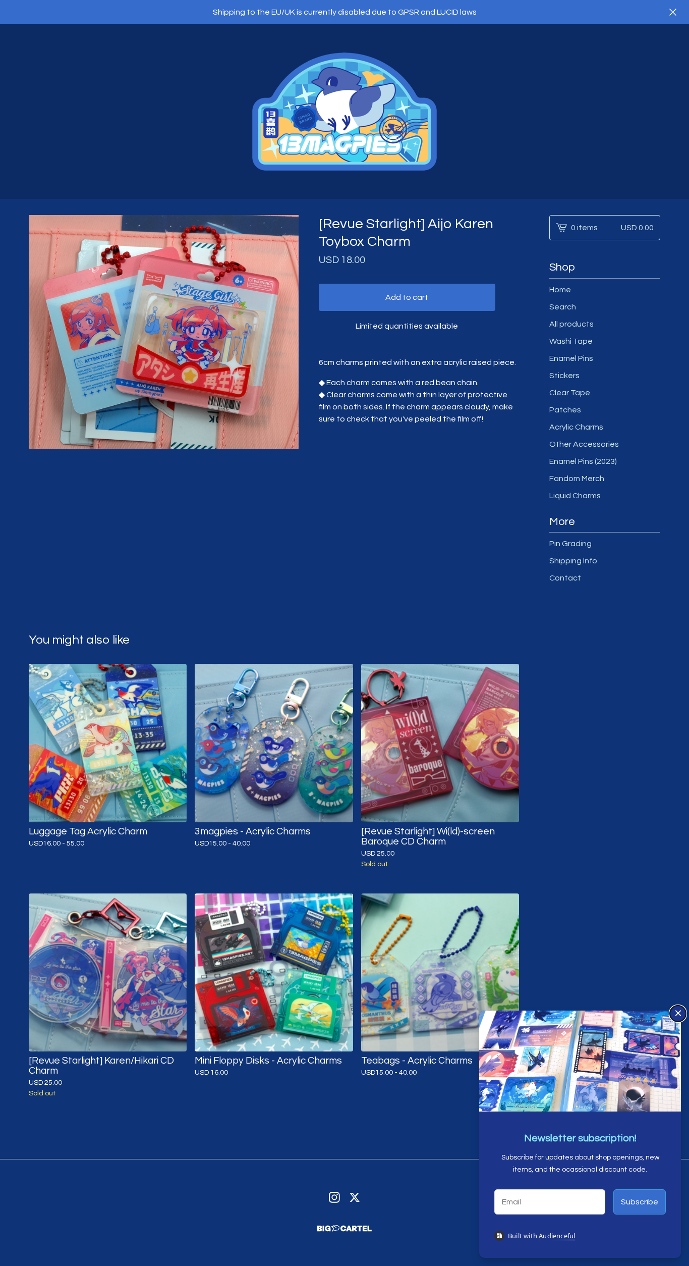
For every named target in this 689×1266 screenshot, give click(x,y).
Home (560, 290)
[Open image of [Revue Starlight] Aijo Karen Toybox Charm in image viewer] (164, 332)
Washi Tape (571, 341)
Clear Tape (569, 393)
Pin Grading (570, 544)
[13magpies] (344, 111)
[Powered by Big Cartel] (344, 1228)
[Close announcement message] (673, 12)
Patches (565, 410)
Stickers (564, 376)
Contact (565, 578)
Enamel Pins (571, 358)
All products (571, 324)
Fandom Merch (576, 478)
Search (562, 307)
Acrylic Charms (576, 427)
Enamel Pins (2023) (583, 461)
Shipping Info (573, 561)
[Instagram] (334, 1197)
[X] (354, 1197)
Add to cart (406, 297)
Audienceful (557, 1235)
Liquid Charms (575, 496)
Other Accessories (584, 444)
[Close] (678, 1014)
